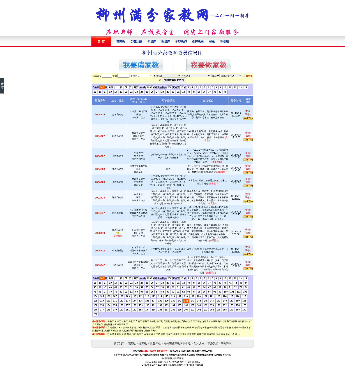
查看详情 (248, 113)
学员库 (151, 41)
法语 (218, 334)
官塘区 (138, 321)
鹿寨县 (167, 321)
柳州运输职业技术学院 (146, 330)
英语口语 (211, 334)
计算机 (183, 334)
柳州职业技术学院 (151, 327)
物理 (119, 334)
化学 (124, 334)
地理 (139, 334)
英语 (129, 334)
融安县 (174, 321)
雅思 (177, 334)
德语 (223, 334)
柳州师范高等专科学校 (198, 327)
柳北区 (131, 321)
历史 (134, 334)
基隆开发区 (122, 324)
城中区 (124, 321)
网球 (163, 334)
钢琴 (148, 334)
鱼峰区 (117, 321)
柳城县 (153, 321)
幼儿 (237, 334)
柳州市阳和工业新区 (227, 321)
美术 (153, 334)
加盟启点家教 (169, 365)
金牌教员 (198, 41)
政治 (143, 334)
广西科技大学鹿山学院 (131, 327)
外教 (232, 334)
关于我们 (119, 343)
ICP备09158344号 (178, 362)
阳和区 (145, 321)
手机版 (224, 41)
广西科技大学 (113, 327)
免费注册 (136, 41)
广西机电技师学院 (125, 330)
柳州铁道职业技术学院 (106, 330)
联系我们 (213, 343)
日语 (168, 334)
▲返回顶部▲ (193, 362)
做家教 (143, 343)
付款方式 (199, 343)
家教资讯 (226, 343)
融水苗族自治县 (185, 321)
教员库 (165, 41)
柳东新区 (213, 321)
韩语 (189, 334)
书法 (158, 334)
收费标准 (155, 343)
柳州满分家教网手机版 (177, 343)
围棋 (204, 334)
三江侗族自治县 (200, 321)
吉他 (199, 334)
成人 (228, 334)
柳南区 (110, 321)
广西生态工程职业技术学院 (174, 327)
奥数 (194, 334)
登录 (212, 41)
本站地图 (227, 355)
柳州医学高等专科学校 (220, 327)
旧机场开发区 (110, 324)
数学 (109, 334)
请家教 (120, 41)
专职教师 (181, 41)
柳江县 (160, 321)
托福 (173, 334)
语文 (114, 334)
